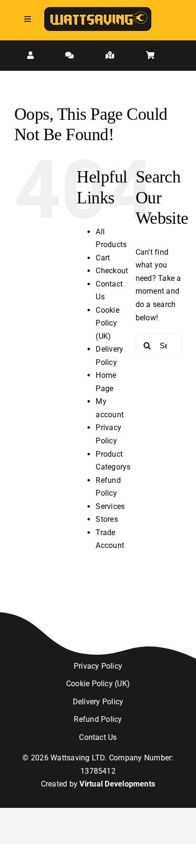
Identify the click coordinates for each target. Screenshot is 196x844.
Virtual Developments (117, 783)
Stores (107, 519)
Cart (103, 257)
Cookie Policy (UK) (107, 323)
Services (110, 506)
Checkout (112, 270)
